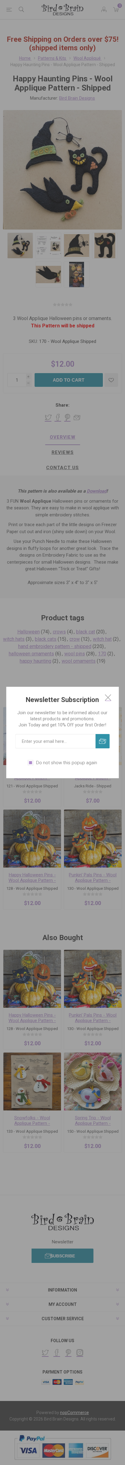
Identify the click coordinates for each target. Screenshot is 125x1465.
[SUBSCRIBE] (102, 741)
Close (108, 697)
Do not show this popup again (66, 762)
